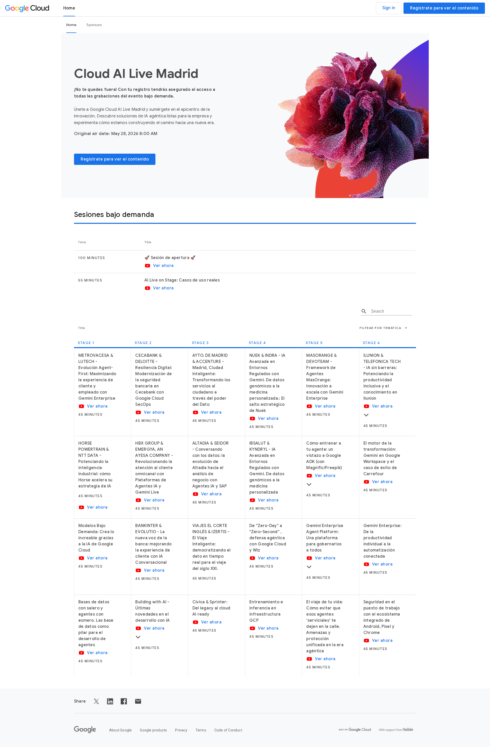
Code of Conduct (228, 730)
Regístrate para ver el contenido (444, 8)
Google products (153, 730)
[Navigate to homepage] (28, 8)
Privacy (181, 730)
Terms (200, 730)
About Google (120, 730)
